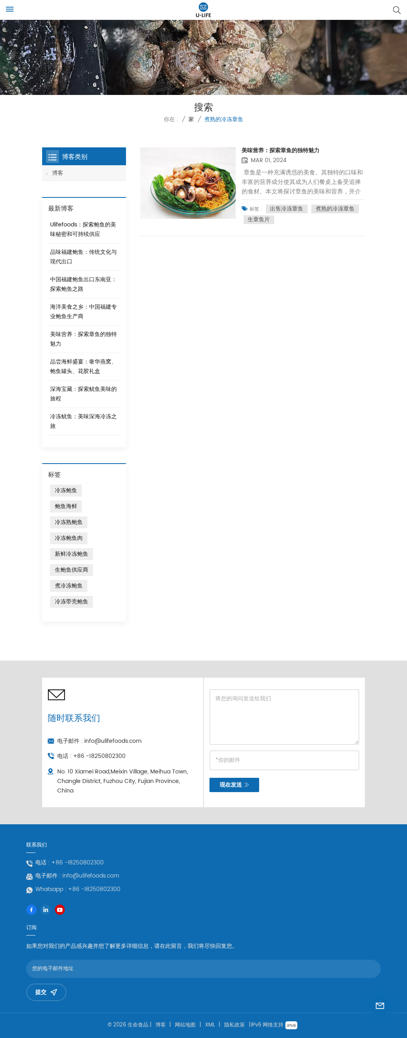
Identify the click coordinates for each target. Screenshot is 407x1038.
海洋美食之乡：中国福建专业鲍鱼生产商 (83, 311)
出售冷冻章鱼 (286, 209)
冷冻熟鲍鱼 (69, 522)
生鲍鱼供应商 (71, 569)
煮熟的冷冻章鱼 (335, 209)
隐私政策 (234, 1025)
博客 (57, 173)
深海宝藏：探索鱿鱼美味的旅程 (83, 394)
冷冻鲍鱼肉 (69, 538)
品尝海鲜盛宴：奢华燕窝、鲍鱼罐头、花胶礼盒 (83, 366)
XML (210, 1025)
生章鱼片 (259, 219)
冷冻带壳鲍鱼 (71, 601)
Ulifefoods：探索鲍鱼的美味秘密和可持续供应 (83, 229)
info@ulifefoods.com (112, 741)
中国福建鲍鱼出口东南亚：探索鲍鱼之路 (83, 284)
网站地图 (185, 1025)
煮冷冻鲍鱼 (69, 585)
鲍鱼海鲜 (66, 506)
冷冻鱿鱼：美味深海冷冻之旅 (83, 421)
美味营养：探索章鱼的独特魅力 (281, 150)
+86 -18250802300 (99, 756)
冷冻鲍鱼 (66, 490)
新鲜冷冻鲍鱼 (71, 554)
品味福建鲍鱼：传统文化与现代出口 (83, 256)
